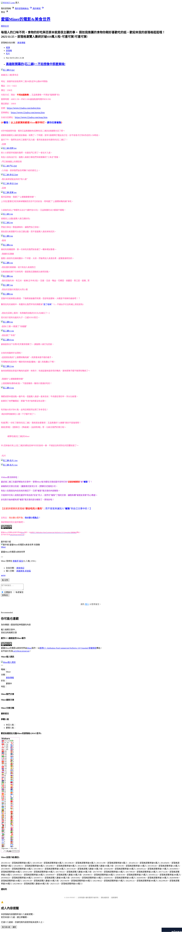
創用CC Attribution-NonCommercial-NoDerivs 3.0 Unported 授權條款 (68, 648)
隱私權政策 (105, 897)
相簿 (8, 48)
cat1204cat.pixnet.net (21, 651)
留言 (21, 561)
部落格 (9, 51)
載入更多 (5, 580)
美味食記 (20, 568)
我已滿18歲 (6, 927)
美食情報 (21, 43)
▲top (3, 575)
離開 (14, 927)
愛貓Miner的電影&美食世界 (26, 19)
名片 (8, 53)
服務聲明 (114, 897)
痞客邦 (16, 561)
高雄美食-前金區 (23, 571)
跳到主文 (5, 26)
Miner (3, 547)
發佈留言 (5, 595)
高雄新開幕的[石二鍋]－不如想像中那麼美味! (35, 64)
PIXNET (72, 897)
